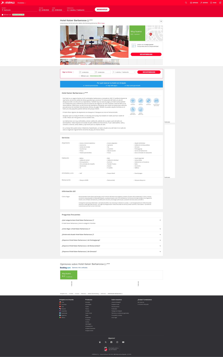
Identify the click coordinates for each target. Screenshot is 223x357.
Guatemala (64, 313)
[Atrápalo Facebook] (112, 342)
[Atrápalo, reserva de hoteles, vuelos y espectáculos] (8, 2)
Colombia (63, 304)
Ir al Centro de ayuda (143, 304)
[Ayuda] (213, 3)
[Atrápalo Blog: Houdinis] (100, 342)
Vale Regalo (88, 324)
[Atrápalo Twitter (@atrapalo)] (106, 342)
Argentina (63, 315)
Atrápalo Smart (89, 330)
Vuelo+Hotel (88, 313)
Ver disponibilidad (149, 72)
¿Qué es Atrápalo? (116, 302)
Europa (77, 293)
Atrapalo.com (63, 293)
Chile (62, 302)
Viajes (86, 315)
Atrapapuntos (89, 326)
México (63, 317)
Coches (87, 322)
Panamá (63, 309)
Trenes (87, 309)
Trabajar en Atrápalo (117, 311)
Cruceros (87, 319)
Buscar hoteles (102, 9)
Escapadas (88, 317)
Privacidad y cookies (117, 315)
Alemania (83, 293)
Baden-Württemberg (93, 293)
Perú (62, 306)
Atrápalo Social (115, 304)
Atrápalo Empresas (90, 328)
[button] (161, 21)
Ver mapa (102, 23)
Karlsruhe (103, 293)
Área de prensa (115, 306)
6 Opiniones (137, 34)
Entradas (87, 302)
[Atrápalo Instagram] (117, 342)
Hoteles (71, 293)
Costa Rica (64, 311)
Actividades (88, 304)
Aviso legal (114, 317)
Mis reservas (141, 302)
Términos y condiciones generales (120, 313)
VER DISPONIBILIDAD (146, 54)
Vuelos (87, 306)
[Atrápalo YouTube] (123, 342)
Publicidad (114, 309)
